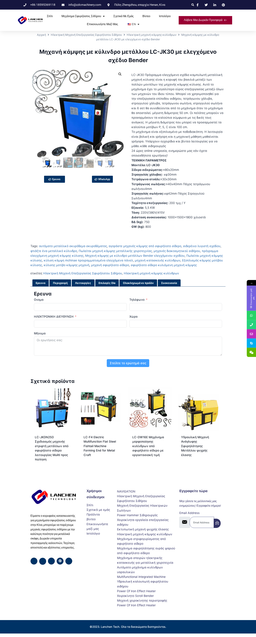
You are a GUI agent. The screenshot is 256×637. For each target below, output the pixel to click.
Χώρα (133, 316)
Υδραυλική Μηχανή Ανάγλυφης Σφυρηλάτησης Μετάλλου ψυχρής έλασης (195, 446)
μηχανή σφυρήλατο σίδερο (110, 265)
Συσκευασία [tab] (169, 283)
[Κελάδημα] (42, 561)
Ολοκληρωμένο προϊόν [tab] (138, 283)
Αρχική (41, 34)
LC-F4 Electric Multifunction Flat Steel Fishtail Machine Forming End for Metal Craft (100, 446)
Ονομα (39, 299)
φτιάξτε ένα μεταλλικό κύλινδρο (53, 251)
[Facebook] (33, 561)
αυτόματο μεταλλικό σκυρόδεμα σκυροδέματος (73, 246)
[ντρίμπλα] (60, 561)
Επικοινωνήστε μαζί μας (102, 24)
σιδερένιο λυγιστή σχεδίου (201, 246)
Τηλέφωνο (137, 299)
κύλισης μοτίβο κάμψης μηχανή (66, 265)
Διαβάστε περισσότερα (99, 466)
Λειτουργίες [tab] (83, 283)
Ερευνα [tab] (40, 283)
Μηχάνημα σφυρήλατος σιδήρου (81, 16)
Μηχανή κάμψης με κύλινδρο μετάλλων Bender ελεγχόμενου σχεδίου (135, 255)
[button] (193, 5)
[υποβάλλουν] (217, 523)
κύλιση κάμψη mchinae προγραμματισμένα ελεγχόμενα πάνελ (88, 260)
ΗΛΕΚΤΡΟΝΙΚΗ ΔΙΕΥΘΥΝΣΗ (53, 316)
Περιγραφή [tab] (60, 283)
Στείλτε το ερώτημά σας (128, 363)
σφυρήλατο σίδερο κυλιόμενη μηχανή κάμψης (164, 265)
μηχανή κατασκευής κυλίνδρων (157, 260)
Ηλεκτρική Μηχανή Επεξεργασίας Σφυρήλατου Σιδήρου (86, 34)
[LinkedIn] (51, 561)
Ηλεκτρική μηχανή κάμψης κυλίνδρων (151, 34)
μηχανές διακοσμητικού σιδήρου (177, 251)
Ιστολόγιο (165, 16)
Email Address (189, 513)
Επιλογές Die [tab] (107, 283)
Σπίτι (50, 16)
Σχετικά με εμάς (123, 16)
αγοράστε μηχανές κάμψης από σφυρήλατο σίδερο (145, 246)
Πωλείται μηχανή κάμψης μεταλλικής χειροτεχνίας (115, 251)
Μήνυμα (40, 333)
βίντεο (146, 16)
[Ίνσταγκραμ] (68, 561)
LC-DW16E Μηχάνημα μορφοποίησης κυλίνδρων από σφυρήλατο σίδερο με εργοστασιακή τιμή (148, 446)
